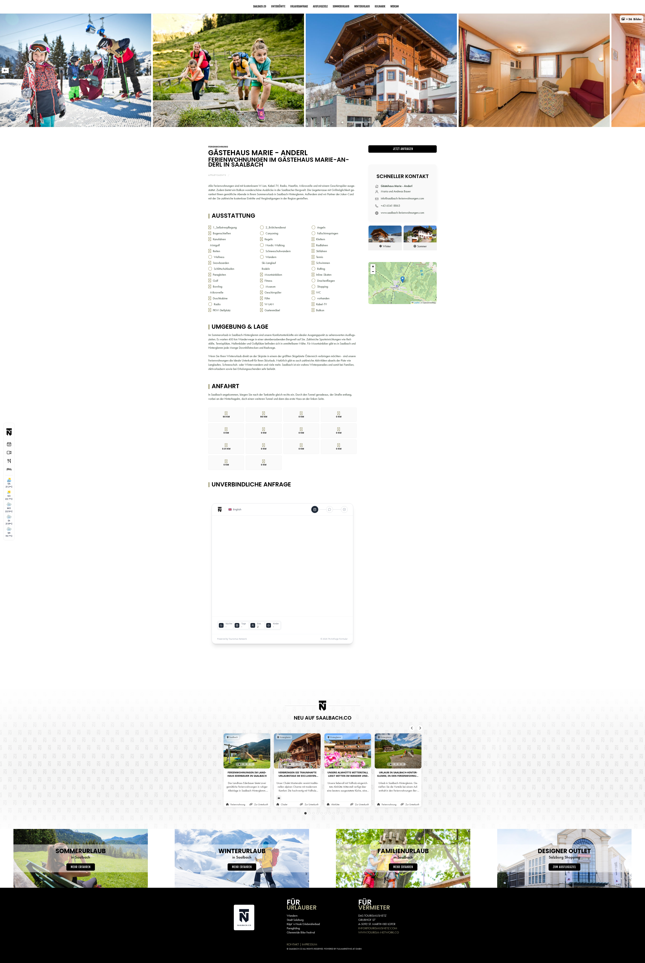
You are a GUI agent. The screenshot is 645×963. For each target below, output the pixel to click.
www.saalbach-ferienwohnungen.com (402, 213)
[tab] (247, 131)
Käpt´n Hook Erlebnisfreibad (303, 924)
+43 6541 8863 (390, 205)
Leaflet (416, 302)
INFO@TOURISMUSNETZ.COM (377, 928)
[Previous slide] (411, 728)
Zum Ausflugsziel (564, 867)
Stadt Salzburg (295, 920)
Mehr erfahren (81, 867)
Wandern (292, 915)
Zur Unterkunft (261, 804)
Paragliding (293, 928)
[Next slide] (420, 728)
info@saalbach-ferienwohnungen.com (402, 198)
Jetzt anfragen (402, 149)
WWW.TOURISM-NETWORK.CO (378, 932)
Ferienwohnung (218, 146)
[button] (631, 19)
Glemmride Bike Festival (301, 932)
